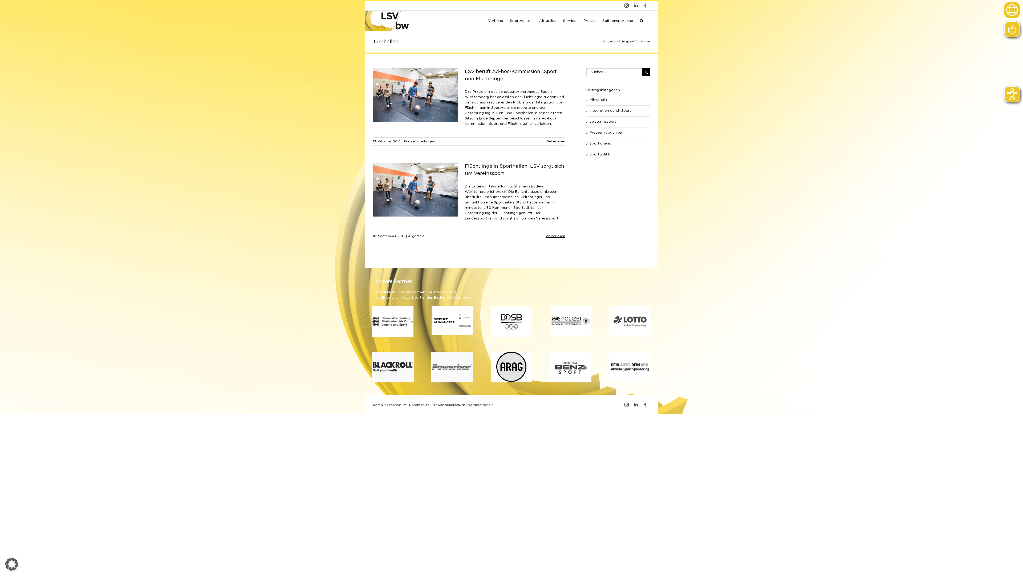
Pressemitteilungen (419, 141)
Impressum (397, 404)
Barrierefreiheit (480, 404)
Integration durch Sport (610, 111)
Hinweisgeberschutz (448, 404)
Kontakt (379, 404)
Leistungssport (603, 121)
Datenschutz (419, 404)
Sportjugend (600, 143)
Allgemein (416, 236)
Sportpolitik (600, 154)
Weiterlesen (555, 141)
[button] (641, 20)
